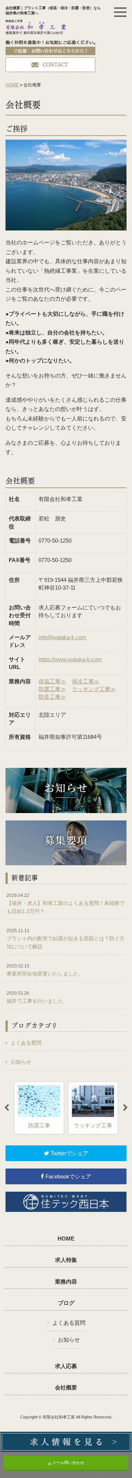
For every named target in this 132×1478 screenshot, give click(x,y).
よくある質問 (26, 1043)
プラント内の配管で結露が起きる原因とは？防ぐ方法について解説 (66, 938)
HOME (12, 84)
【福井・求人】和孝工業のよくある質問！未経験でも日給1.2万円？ (66, 903)
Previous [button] (6, 1108)
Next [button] (125, 1108)
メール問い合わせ (67, 1462)
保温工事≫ (52, 681)
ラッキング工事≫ (94, 689)
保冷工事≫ (85, 681)
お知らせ (21, 1062)
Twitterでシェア (68, 1153)
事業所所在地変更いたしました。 (45, 970)
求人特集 (66, 1260)
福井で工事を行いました (35, 997)
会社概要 (66, 1388)
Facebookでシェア (67, 1176)
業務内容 (66, 1282)
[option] (39, 1107)
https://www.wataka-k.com (70, 659)
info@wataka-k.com (62, 637)
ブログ (66, 1303)
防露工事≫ (52, 689)
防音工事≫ (52, 697)
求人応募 (66, 1366)
